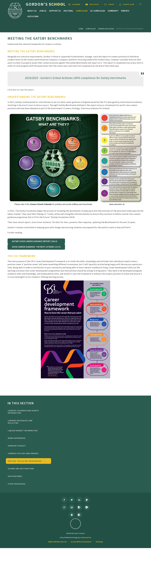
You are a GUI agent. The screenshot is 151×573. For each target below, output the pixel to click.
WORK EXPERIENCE (16, 438)
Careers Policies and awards (23, 453)
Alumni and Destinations (21, 468)
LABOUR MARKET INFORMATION (23, 430)
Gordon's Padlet (17, 446)
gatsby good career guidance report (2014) (34, 241)
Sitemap (99, 542)
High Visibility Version (57, 542)
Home (81, 29)
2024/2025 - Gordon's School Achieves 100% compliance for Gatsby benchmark (75, 78)
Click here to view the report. (21, 89)
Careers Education (106, 29)
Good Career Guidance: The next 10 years (33, 247)
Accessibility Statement (81, 542)
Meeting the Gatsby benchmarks (129, 29)
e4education (85, 537)
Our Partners (15, 476)
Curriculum (91, 29)
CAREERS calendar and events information (23, 411)
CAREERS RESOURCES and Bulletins (20, 421)
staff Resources (16, 484)
